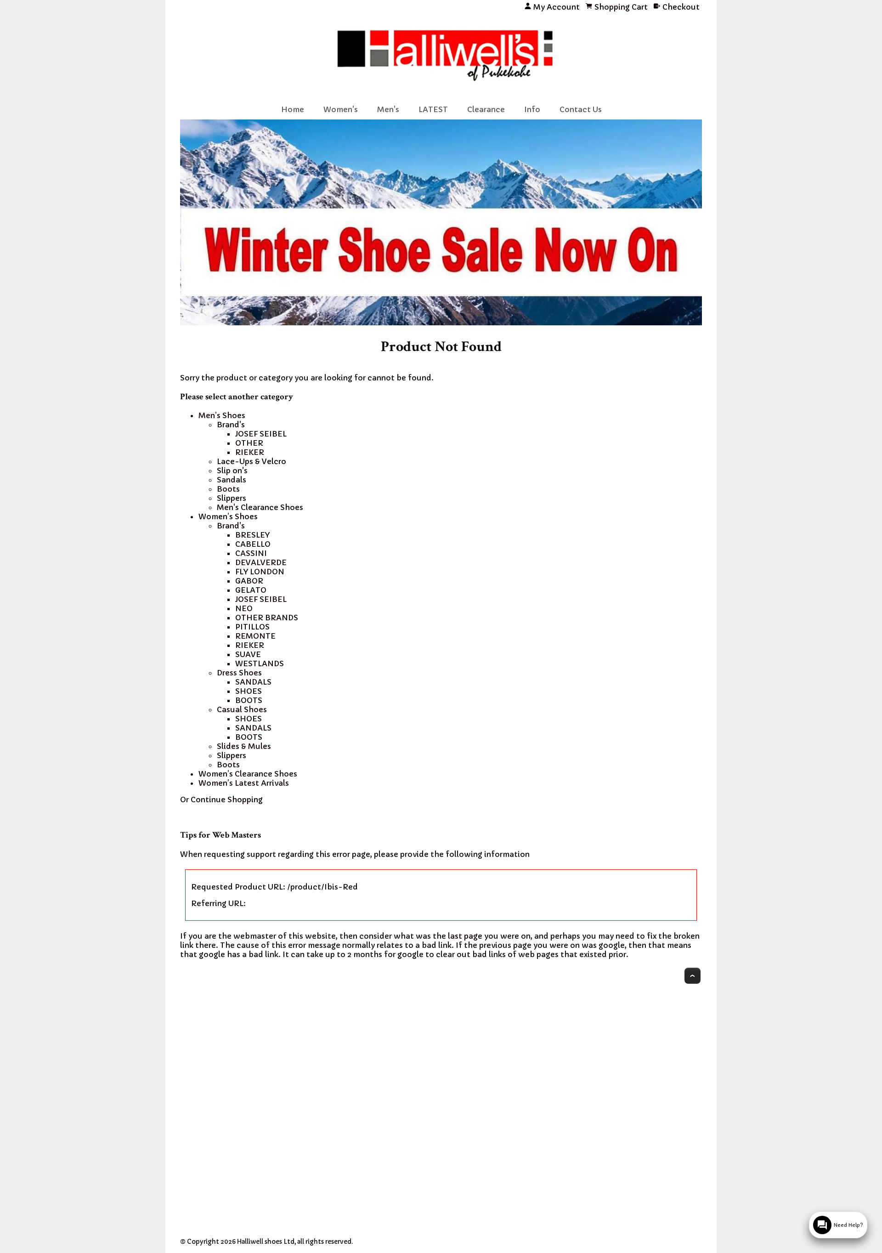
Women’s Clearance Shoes (247, 773)
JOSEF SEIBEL (261, 433)
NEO (244, 608)
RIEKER (249, 452)
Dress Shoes (239, 672)
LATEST (433, 109)
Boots (228, 488)
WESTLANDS (259, 663)
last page (465, 936)
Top (692, 976)
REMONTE (255, 636)
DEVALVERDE (261, 562)
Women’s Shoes (228, 516)
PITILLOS (252, 626)
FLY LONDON (259, 571)
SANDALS (253, 681)
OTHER (249, 443)
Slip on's (232, 470)
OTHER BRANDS (266, 617)
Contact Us (581, 109)
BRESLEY (252, 534)
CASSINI (251, 553)
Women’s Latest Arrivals (243, 783)
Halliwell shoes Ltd (265, 1242)
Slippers (231, 498)
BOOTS (248, 700)
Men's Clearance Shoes (260, 507)
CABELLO (253, 544)
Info (532, 109)
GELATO (250, 590)
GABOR (249, 580)
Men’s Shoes (221, 415)
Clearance (486, 109)
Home (292, 109)
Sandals (231, 479)
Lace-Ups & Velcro (251, 461)
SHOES (248, 691)
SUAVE (248, 654)
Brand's (231, 424)
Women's (340, 109)
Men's (388, 109)
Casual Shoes (242, 709)
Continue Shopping (227, 799)
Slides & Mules (244, 746)
